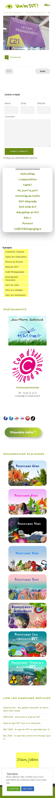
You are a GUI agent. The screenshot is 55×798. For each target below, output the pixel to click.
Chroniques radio (27, 196)
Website (41, 103)
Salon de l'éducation (16, 257)
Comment (10, 116)
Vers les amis (12, 285)
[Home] (22, 8)
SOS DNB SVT (27, 207)
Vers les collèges (14, 290)
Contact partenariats (27, 387)
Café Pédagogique (27, 229)
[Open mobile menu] (47, 5)
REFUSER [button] (27, 789)
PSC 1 (27, 218)
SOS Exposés (28, 202)
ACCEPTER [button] (14, 789)
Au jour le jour (28, 191)
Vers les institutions (16, 295)
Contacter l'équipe (15, 252)
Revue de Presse (14, 262)
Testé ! (27, 185)
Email (23, 103)
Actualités (27, 174)
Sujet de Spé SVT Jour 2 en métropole (21, 723)
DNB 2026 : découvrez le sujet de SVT (21, 717)
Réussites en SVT (27, 213)
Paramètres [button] (12, 774)
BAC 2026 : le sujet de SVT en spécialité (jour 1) (26, 729)
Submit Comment (19, 151)
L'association (27, 180)
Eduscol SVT (12, 267)
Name (8, 103)
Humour (27, 223)
